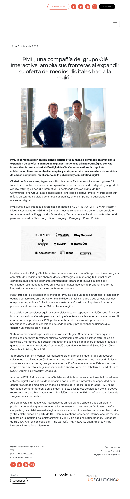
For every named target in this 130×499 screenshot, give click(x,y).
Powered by (91, 476)
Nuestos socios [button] (58, 6)
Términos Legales (112, 447)
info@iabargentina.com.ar (21, 457)
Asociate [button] (107, 6)
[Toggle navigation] (115, 24)
